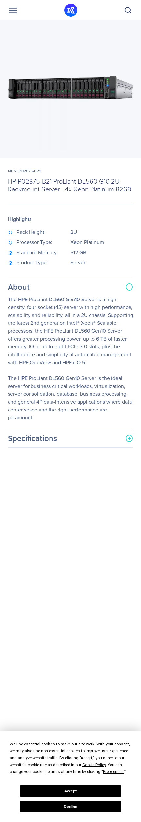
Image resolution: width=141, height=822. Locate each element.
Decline (70, 807)
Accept (70, 791)
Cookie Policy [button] (94, 765)
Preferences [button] (113, 771)
